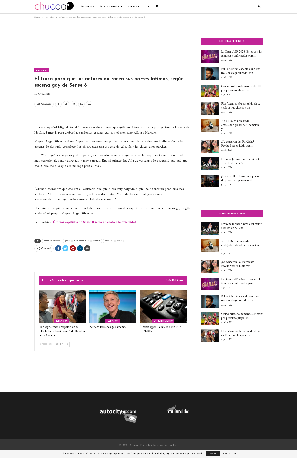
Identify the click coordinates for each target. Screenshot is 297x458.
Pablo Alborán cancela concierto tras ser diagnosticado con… (240, 71)
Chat (147, 6)
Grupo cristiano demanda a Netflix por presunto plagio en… (242, 88)
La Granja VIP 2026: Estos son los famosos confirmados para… (242, 54)
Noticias (87, 6)
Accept (213, 453)
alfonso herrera (52, 241)
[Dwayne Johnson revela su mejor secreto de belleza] (210, 163)
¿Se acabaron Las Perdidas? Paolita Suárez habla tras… (237, 144)
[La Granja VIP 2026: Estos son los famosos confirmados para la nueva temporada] (210, 56)
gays (67, 241)
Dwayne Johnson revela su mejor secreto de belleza (241, 161)
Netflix (96, 241)
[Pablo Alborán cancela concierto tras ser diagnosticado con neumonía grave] (210, 73)
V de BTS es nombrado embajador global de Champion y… (240, 125)
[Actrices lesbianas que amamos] (112, 306)
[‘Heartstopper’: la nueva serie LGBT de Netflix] (163, 306)
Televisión (42, 70)
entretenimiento (111, 6)
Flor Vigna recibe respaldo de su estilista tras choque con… (240, 106)
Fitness (133, 6)
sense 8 (109, 241)
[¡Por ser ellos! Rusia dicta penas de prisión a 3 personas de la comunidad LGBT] (210, 181)
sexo (119, 241)
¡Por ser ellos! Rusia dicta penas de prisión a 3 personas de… (240, 178)
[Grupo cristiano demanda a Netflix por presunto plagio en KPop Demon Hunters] (210, 91)
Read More (229, 453)
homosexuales (81, 241)
